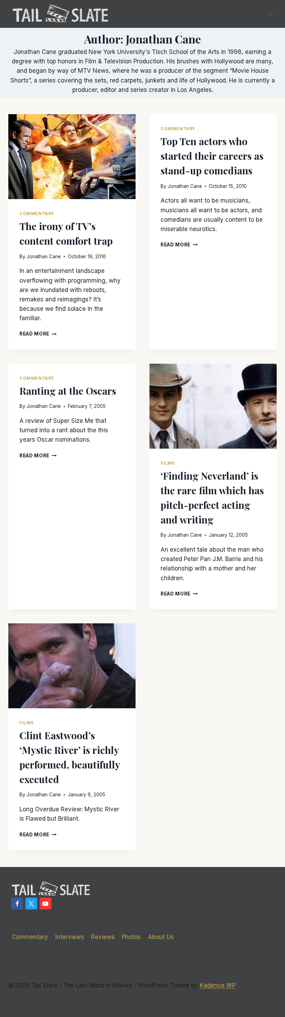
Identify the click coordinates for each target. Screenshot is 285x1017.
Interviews (69, 936)
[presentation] (72, 156)
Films (168, 463)
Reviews (103, 936)
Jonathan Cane (43, 256)
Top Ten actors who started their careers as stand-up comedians (212, 156)
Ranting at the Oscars (67, 390)
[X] (31, 903)
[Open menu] (270, 13)
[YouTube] (45, 903)
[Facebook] (17, 903)
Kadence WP (218, 985)
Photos (131, 936)
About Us (161, 936)
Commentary (36, 213)
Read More (38, 334)
